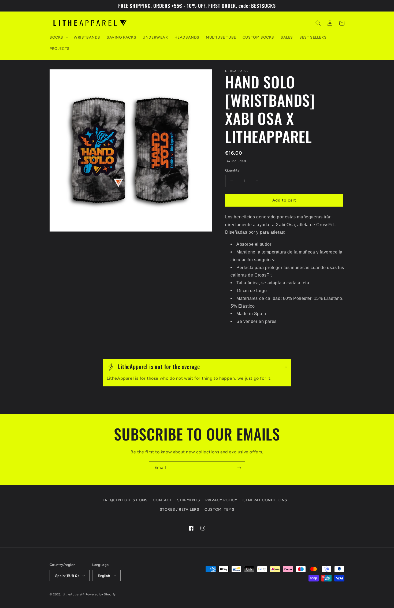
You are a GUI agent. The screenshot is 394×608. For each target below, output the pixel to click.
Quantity (232, 170)
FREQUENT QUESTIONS (125, 500)
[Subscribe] (239, 467)
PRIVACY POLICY (221, 500)
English (104, 576)
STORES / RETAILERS (179, 509)
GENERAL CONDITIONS (265, 500)
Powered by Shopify (101, 594)
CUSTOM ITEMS (219, 509)
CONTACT (162, 500)
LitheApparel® (74, 594)
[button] (58, 37)
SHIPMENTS (188, 500)
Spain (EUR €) (67, 576)
